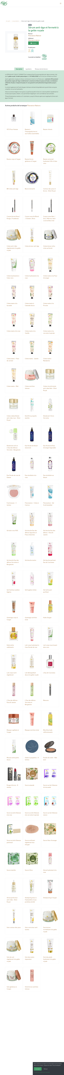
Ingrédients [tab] (29, 69)
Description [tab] (19, 69)
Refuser (46, 1069)
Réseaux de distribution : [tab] (41, 69)
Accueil (8, 21)
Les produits (15, 21)
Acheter (34, 43)
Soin (30, 25)
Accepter (38, 1069)
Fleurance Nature (33, 105)
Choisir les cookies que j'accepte (42, 1072)
